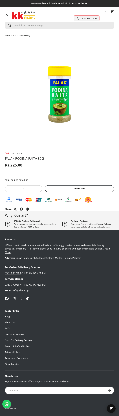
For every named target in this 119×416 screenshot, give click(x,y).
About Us (10, 322)
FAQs (8, 328)
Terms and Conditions (16, 358)
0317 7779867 (13, 284)
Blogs (8, 316)
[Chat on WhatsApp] (6, 404)
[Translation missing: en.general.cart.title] (111, 408)
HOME (10, 20)
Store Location (12, 364)
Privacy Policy (12, 352)
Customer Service (14, 334)
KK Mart (14, 408)
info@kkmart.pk (21, 290)
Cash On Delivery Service (18, 340)
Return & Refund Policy (17, 346)
